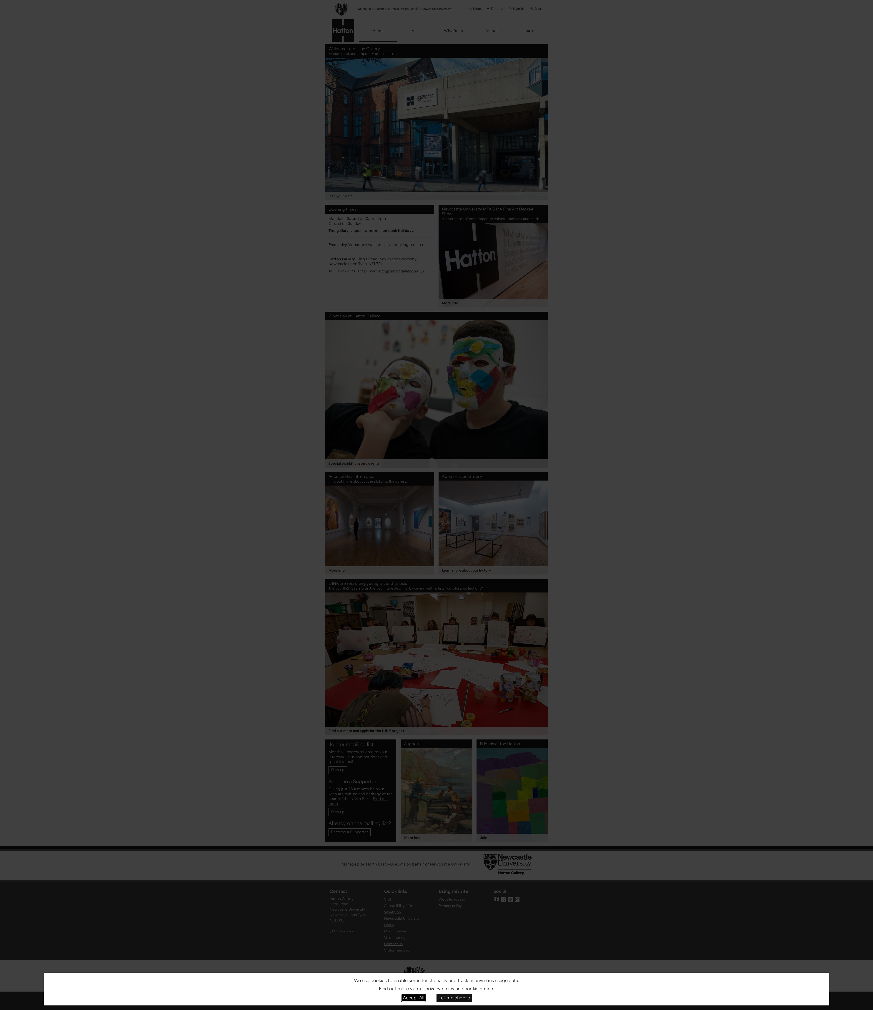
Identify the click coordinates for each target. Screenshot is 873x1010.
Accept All (413, 997)
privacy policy (439, 988)
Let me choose (454, 997)
